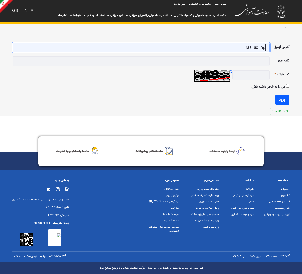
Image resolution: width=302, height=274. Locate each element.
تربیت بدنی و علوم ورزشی (277, 215)
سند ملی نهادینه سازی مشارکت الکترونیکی (164, 229)
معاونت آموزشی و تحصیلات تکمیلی (192, 15)
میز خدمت (179, 4)
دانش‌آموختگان (171, 189)
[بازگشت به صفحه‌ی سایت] (285, 27)
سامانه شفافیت (171, 221)
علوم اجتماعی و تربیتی (243, 196)
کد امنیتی (279, 74)
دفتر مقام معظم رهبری (208, 189)
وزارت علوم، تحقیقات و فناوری (204, 196)
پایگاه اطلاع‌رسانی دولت (207, 208)
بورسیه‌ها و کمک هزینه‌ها (206, 221)
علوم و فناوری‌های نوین (242, 208)
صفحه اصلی (219, 15)
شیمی (251, 202)
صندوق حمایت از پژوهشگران (205, 215)
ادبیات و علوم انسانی (279, 202)
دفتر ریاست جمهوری (209, 202)
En (18, 11)
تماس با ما (62, 15)
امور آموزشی (116, 15)
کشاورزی (285, 196)
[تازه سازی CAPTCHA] (231, 72)
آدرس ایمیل (281, 47)
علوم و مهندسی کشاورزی (242, 215)
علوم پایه (285, 189)
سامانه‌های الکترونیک (200, 4)
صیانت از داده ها (171, 215)
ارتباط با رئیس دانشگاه (222, 150)
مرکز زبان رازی (172, 196)
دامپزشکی (249, 189)
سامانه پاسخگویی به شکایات (72, 150)
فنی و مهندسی (282, 208)
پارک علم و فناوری (210, 227)
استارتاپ (175, 208)
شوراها (77, 15)
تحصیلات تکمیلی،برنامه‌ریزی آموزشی (148, 15)
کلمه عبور (283, 60)
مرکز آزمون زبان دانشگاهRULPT (163, 202)
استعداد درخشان (96, 15)
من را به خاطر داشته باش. (268, 86)
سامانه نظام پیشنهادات (149, 150)
